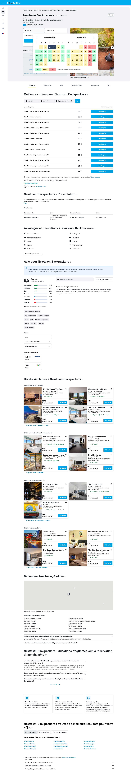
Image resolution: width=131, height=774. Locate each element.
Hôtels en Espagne (30, 749)
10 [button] (50, 51)
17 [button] (50, 56)
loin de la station (29, 327)
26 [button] (58, 60)
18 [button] (54, 56)
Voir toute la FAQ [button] (55, 685)
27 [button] (62, 60)
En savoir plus (95, 177)
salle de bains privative (41, 319)
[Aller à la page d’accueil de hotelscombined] (13, 3)
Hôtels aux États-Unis (60, 744)
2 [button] (45, 47)
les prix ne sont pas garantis (68, 757)
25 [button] (54, 60)
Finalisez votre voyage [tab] (60, 732)
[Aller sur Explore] (3, 23)
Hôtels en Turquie (89, 741)
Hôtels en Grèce (89, 746)
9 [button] (45, 51)
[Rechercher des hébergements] (3, 12)
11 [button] (54, 51)
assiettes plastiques (30, 315)
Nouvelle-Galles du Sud (45, 10)
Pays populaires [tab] (30, 732)
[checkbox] (33, 358)
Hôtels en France (29, 744)
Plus (25, 203)
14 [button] (37, 56)
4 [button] (94, 47)
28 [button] (37, 64)
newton (27, 323)
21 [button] (37, 60)
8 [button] (41, 51)
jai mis (26, 319)
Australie (31, 10)
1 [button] (41, 47)
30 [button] (45, 64)
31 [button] (90, 64)
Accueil (25, 10)
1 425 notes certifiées (36, 25)
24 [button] (50, 60)
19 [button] (58, 56)
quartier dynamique (43, 315)
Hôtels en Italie (58, 749)
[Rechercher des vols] (3, 8)
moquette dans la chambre (32, 311)
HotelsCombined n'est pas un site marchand (39, 762)
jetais (31, 319)
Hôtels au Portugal (30, 746)
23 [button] (45, 60)
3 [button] (49, 47)
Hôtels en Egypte (89, 744)
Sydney (58, 10)
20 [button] (62, 56)
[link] (37, 425)
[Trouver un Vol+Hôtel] (3, 19)
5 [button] (58, 47)
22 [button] (41, 60)
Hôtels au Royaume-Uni (61, 746)
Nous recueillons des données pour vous (38, 766)
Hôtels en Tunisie (59, 741)
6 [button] (62, 47)
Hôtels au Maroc (29, 741)
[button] (3, 3)
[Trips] (3, 28)
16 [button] (45, 56)
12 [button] (58, 51)
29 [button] (41, 64)
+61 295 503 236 (28, 22)
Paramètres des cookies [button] (31, 183)
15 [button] (41, 56)
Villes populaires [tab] (44, 732)
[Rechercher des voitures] (3, 16)
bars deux (33, 323)
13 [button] (62, 51)
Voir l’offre (63, 402)
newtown (41, 323)
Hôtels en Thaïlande (90, 749)
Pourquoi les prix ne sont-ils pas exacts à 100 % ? (40, 769)
